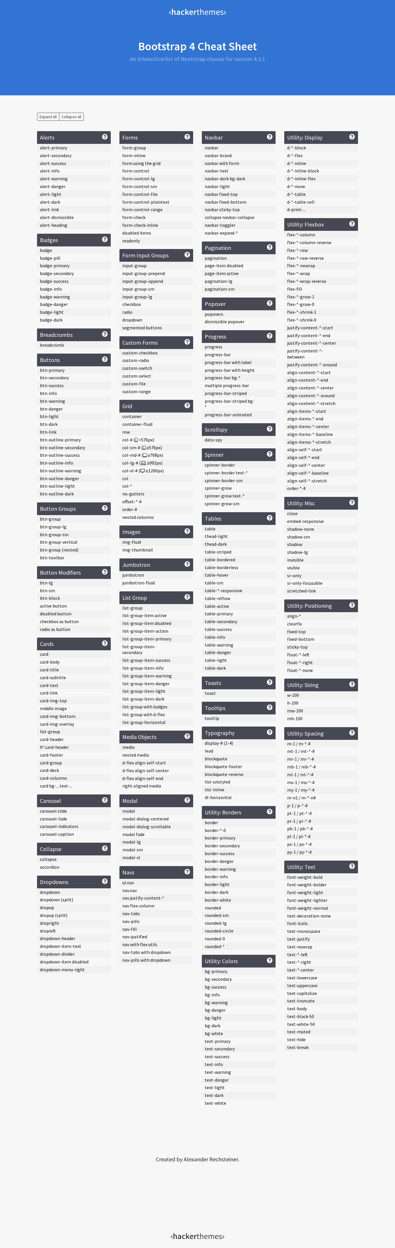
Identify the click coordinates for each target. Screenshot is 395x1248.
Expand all (48, 116)
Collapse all (71, 116)
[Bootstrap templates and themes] (197, 12)
